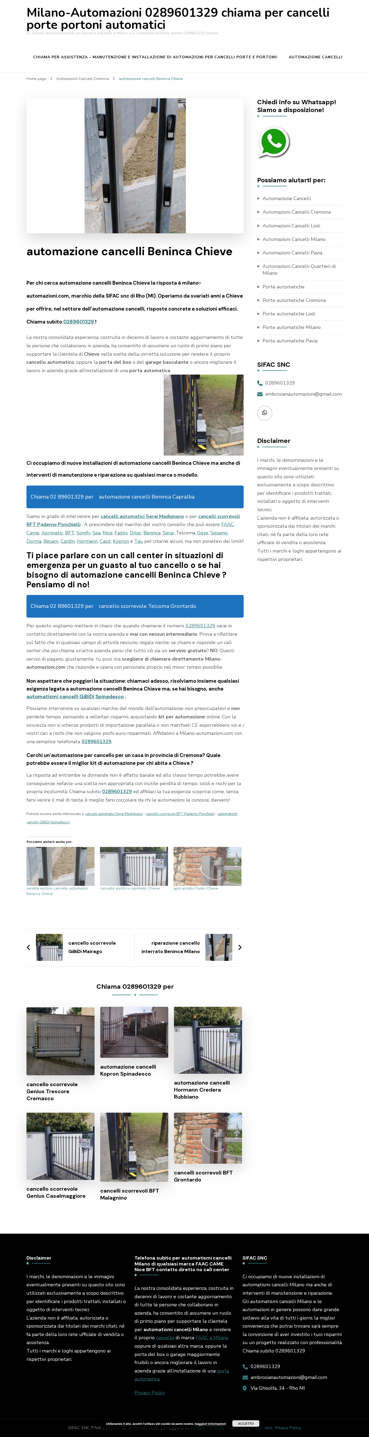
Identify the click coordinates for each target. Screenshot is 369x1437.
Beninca (151, 533)
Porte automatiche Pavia (290, 341)
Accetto (246, 1423)
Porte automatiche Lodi (289, 314)
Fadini (121, 533)
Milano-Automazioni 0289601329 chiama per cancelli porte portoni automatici (178, 19)
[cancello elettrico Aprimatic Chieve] (134, 866)
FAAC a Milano (212, 1337)
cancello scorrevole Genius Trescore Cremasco (52, 1091)
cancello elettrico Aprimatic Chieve (130, 888)
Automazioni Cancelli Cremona (297, 212)
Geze (202, 533)
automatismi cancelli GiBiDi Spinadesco (75, 696)
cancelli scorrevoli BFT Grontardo (203, 1176)
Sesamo (219, 533)
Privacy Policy (150, 1392)
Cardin (68, 541)
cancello (165, 1337)
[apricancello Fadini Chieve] (207, 866)
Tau (138, 541)
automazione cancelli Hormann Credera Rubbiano (202, 1089)
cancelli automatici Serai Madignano (142, 516)
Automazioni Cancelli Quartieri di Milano (299, 269)
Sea (96, 533)
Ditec (135, 533)
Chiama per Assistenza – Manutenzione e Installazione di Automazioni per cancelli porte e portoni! (155, 57)
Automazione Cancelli (316, 57)
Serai (168, 533)
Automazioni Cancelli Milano (294, 239)
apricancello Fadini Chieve (195, 888)
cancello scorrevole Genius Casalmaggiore (56, 1192)
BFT (69, 533)
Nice (107, 533)
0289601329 (79, 321)
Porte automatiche (283, 287)
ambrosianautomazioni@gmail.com (303, 394)
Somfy (83, 533)
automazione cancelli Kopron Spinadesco (128, 1070)
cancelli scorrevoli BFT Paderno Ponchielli (180, 814)
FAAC (227, 524)
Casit (105, 541)
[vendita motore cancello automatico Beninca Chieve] (60, 866)
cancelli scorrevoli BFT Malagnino (129, 1194)
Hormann (87, 541)
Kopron (121, 541)
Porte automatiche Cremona (294, 300)
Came (32, 533)
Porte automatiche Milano (292, 327)
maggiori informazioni (210, 1424)
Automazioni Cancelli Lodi (291, 226)
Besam (50, 541)
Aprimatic (52, 533)
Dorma (33, 541)
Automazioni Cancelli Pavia (292, 253)
